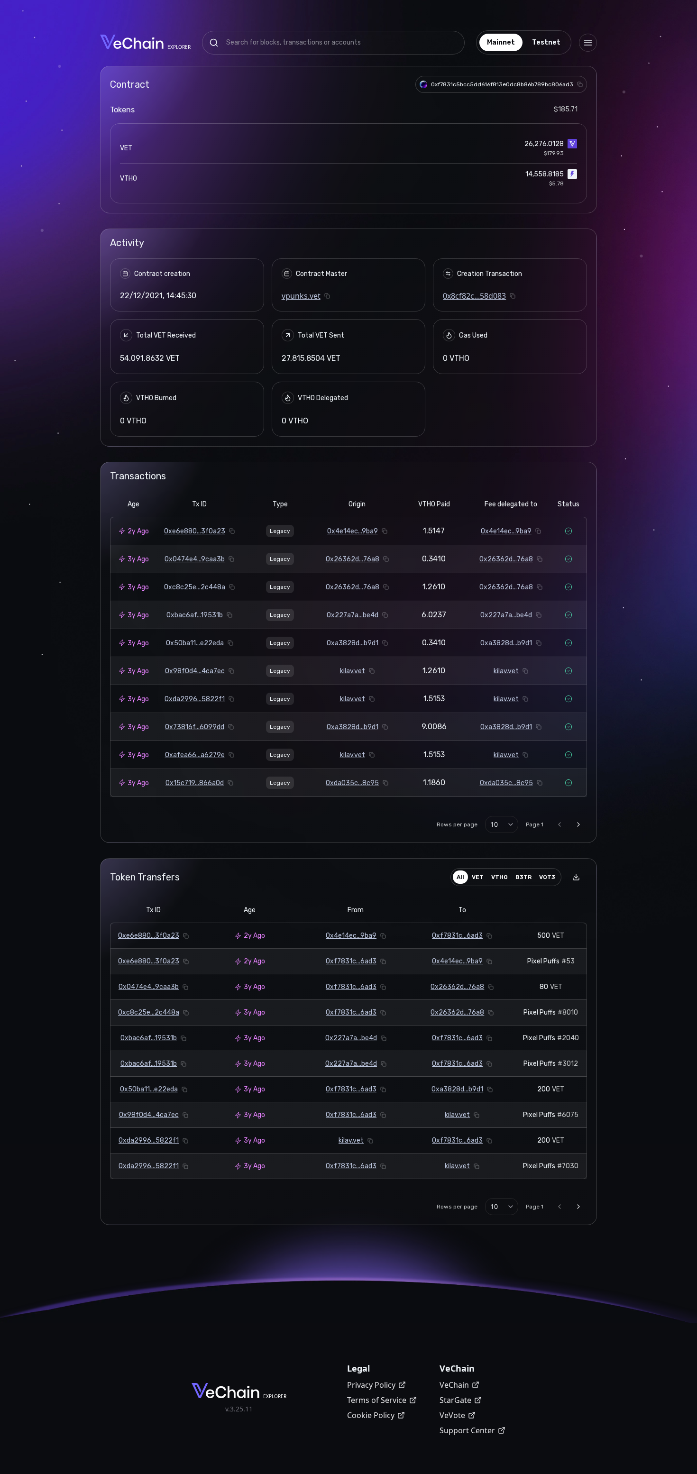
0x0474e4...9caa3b (195, 559)
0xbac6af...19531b (194, 615)
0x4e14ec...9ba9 (352, 531)
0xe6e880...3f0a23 (194, 531)
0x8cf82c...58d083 (474, 296)
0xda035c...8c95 (352, 783)
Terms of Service (376, 1400)
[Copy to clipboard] (580, 84)
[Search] (214, 42)
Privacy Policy (371, 1385)
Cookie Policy (370, 1415)
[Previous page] (559, 824)
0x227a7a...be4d (352, 615)
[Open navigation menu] (588, 43)
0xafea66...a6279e (195, 755)
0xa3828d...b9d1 (352, 643)
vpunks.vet (301, 296)
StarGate (455, 1400)
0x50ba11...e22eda (195, 643)
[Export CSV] (576, 877)
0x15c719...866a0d (194, 783)
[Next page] (578, 824)
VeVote (452, 1415)
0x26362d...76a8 (352, 559)
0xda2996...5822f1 (195, 699)
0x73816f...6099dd (194, 727)
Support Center (467, 1430)
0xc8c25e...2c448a (194, 587)
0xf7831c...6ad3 (457, 936)
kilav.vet (352, 671)
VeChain (454, 1385)
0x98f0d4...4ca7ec (195, 671)
